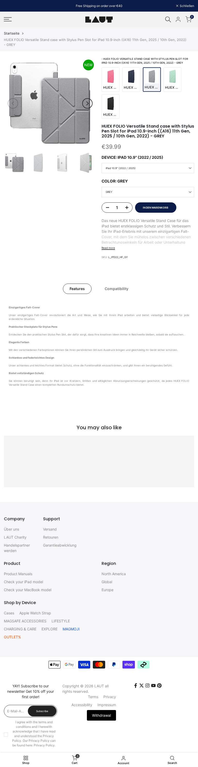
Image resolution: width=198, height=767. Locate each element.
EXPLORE (49, 629)
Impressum (106, 705)
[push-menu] (8, 19)
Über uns (11, 529)
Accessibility (81, 705)
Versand (50, 529)
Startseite (12, 33)
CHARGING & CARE (20, 629)
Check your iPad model (23, 582)
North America (114, 574)
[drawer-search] (168, 19)
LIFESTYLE (61, 621)
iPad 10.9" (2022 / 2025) (121, 168)
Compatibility (116, 288)
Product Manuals (18, 574)
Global (107, 582)
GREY (109, 191)
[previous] (13, 103)
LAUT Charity (15, 537)
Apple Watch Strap (35, 613)
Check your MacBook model (27, 590)
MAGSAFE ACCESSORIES (25, 621)
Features (77, 288)
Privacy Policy (44, 745)
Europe (107, 590)
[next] (87, 103)
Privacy (109, 697)
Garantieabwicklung (60, 545)
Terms (93, 697)
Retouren (50, 537)
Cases (9, 613)
